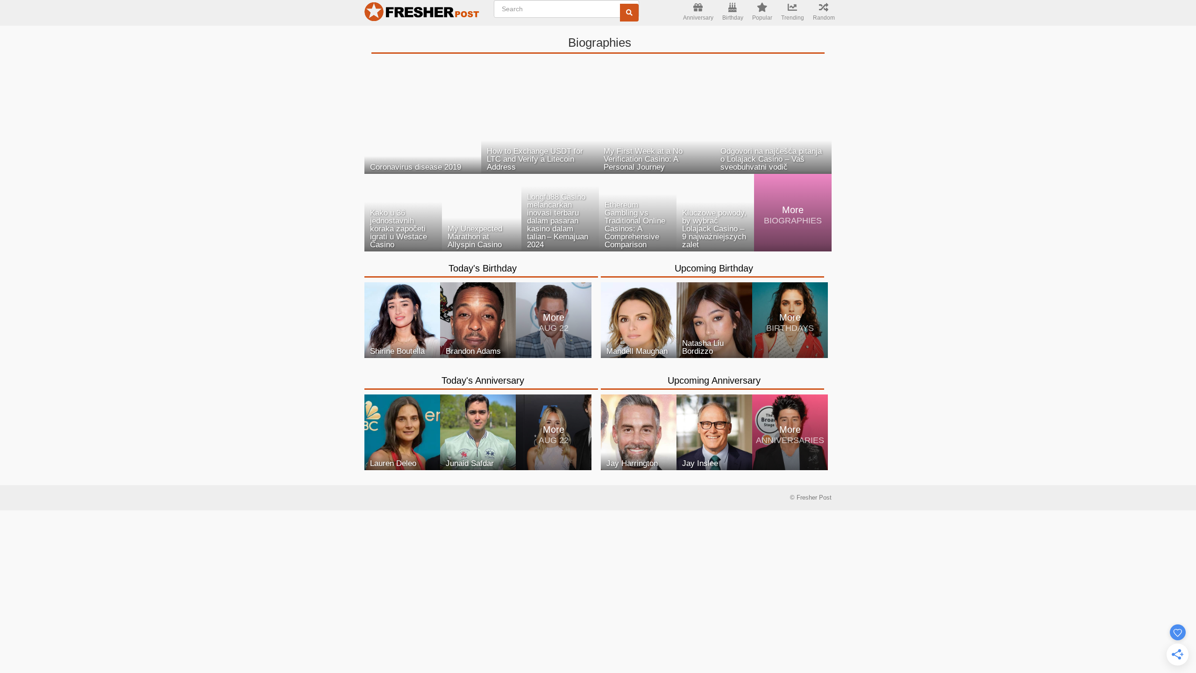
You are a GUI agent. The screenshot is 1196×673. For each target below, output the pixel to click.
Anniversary (698, 17)
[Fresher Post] (423, 13)
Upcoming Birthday (714, 268)
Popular (762, 17)
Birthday (732, 17)
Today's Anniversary (482, 380)
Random (824, 17)
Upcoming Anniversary (714, 380)
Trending (792, 17)
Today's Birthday (482, 268)
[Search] (629, 12)
